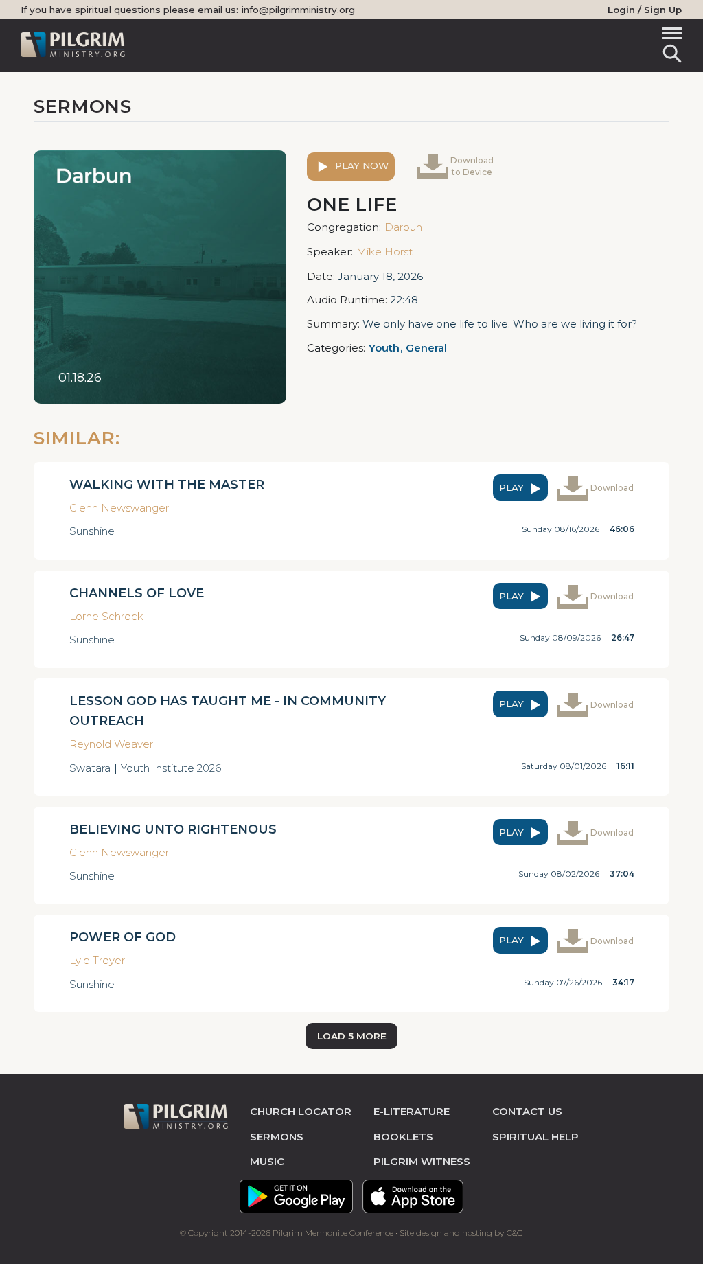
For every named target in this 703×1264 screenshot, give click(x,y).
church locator (301, 1111)
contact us (527, 1111)
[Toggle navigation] (670, 35)
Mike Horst (384, 251)
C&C (514, 1233)
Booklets (403, 1136)
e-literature (411, 1111)
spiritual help (535, 1136)
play (513, 487)
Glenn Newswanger (119, 507)
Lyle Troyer (97, 960)
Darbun (403, 226)
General (426, 347)
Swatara (90, 767)
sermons (276, 1136)
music (267, 1161)
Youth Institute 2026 (171, 767)
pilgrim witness (421, 1161)
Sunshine (92, 531)
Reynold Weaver (111, 743)
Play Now (360, 165)
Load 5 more (352, 1036)
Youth (384, 347)
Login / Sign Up (645, 9)
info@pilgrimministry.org (298, 9)
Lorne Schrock (106, 616)
